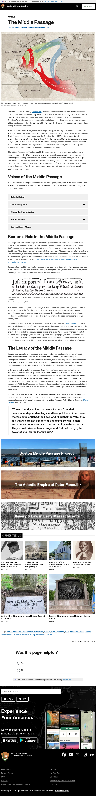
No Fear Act (55, 773)
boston (49, 634)
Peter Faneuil (71, 323)
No (22, 670)
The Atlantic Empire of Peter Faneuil (46, 484)
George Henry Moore (21, 227)
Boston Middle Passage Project (47, 453)
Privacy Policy (7, 773)
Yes (22, 663)
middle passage (57, 632)
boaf (67, 632)
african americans (77, 632)
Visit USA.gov (62, 790)
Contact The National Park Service (15, 784)
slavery (47, 632)
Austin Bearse (17, 219)
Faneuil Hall (37, 112)
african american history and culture (30, 634)
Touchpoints (66, 679)
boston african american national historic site (25, 632)
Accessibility (6, 769)
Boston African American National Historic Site (29, 28)
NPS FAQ (53, 769)
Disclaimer (54, 777)
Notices (4, 780)
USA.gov (53, 784)
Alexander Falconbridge (22, 212)
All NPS (22, 699)
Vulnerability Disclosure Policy (62, 780)
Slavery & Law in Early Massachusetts (47, 516)
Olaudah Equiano (18, 204)
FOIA (3, 777)
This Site (8, 699)
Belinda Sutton (17, 197)
